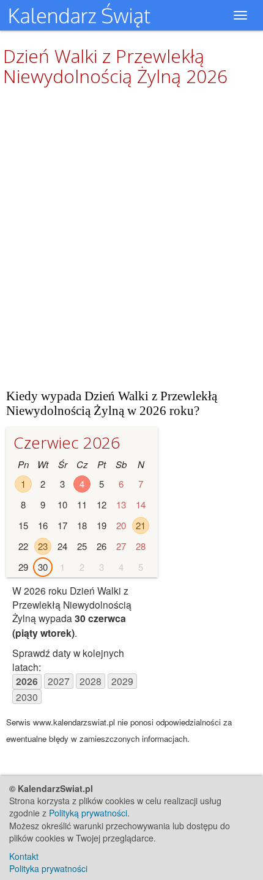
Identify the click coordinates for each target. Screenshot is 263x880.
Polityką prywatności (88, 813)
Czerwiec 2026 (66, 442)
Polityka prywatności (48, 868)
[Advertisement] (131, 237)
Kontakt (24, 856)
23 (43, 546)
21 (141, 525)
